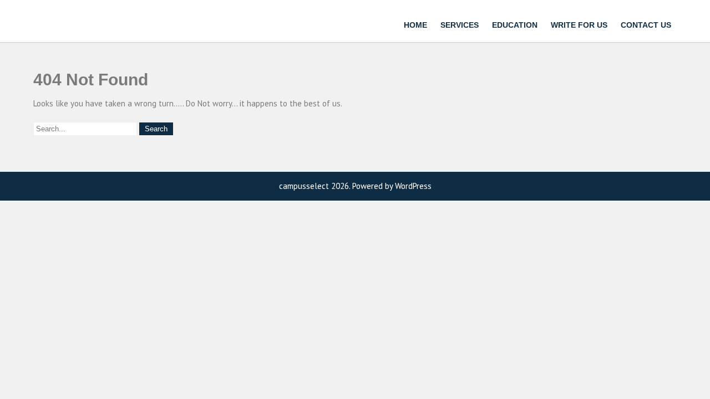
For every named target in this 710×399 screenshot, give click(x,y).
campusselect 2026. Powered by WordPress (355, 186)
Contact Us (646, 25)
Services (459, 25)
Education (514, 25)
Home (415, 25)
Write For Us (579, 25)
